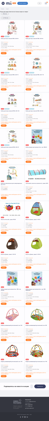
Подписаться (40, 386)
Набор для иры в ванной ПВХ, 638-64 (34, 38)
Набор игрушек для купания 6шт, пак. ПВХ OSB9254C (36, 290)
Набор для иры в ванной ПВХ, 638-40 (34, 111)
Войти (3, 53)
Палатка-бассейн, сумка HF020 (8, 219)
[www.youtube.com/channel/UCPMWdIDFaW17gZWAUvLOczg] (25, 417)
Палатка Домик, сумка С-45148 (33, 254)
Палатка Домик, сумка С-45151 (33, 219)
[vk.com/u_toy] (27, 417)
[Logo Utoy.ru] (11, 3)
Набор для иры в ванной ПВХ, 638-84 (9, 38)
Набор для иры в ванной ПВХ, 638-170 (35, 74)
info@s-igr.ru (30, 406)
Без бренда (6, 42)
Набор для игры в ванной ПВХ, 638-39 (10, 147)
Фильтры (5, 13)
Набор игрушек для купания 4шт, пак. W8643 (36, 147)
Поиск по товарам (42, 2)
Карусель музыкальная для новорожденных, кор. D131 (11, 184)
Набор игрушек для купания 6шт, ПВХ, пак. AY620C (11, 290)
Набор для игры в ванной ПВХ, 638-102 (10, 111)
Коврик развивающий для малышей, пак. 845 (11, 325)
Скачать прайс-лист (30, 408)
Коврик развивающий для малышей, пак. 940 (36, 361)
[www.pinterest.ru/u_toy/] (20, 417)
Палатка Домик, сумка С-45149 (8, 254)
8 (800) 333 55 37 (32, 401)
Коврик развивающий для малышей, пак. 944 (11, 361)
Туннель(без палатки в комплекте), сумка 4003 (37, 183)
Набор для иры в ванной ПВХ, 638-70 (9, 74)
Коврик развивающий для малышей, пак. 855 (36, 325)
